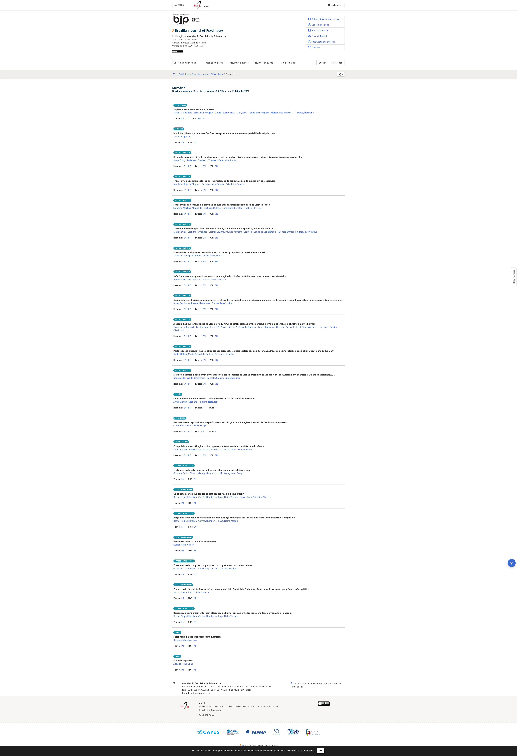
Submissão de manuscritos (323, 19)
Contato (314, 47)
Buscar (322, 62)
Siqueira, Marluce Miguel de (187, 207)
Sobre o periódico (318, 24)
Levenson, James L (182, 136)
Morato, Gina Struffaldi (214, 279)
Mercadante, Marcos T (282, 112)
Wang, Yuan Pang (233, 473)
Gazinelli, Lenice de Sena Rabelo (260, 231)
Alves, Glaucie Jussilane (185, 401)
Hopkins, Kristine (253, 207)
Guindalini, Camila (182, 425)
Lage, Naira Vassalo (228, 497)
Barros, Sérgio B (229, 327)
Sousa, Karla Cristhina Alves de (255, 497)
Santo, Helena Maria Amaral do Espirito (193, 354)
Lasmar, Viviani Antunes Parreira (225, 231)
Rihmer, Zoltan (245, 449)
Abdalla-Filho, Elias (183, 663)
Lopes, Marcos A (266, 327)
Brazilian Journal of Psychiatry (207, 74)
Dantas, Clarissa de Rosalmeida (189, 377)
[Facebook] (210, 715)
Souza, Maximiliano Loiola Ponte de (191, 592)
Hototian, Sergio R (285, 327)
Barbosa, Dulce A (212, 207)
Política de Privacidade (303, 751)
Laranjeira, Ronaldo (232, 207)
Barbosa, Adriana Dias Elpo (187, 279)
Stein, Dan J (179, 160)
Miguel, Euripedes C (224, 112)
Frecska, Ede (195, 449)
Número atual (288, 62)
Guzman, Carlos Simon (184, 473)
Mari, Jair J (241, 112)
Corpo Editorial (317, 36)
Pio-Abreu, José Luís (225, 354)
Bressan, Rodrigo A (203, 112)
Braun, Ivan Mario (212, 449)
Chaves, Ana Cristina (222, 303)
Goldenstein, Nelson (183, 544)
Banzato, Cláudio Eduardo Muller (223, 377)
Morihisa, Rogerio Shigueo (186, 184)
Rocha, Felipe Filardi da (185, 497)
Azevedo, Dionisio (247, 327)
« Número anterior (239, 62)
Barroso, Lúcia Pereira (213, 184)
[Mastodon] (203, 715)
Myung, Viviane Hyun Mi (210, 473)
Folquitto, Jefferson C (184, 327)
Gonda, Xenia (229, 449)
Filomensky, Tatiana (208, 568)
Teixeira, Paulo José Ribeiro (187, 255)
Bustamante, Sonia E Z (207, 327)
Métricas (336, 62)
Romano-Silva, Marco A (185, 640)
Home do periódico (185, 62)
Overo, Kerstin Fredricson (224, 160)
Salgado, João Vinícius (306, 231)
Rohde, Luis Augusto (259, 112)
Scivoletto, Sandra (235, 184)
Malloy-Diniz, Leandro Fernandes (190, 231)
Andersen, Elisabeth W (198, 160)
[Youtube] (213, 715)
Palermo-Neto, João (209, 401)
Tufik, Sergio (200, 425)
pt (187, 118)
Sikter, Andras (180, 449)
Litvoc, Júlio (322, 327)
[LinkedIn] (206, 715)
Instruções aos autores (321, 41)
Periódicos (184, 74)
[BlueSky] (200, 715)
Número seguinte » (265, 62)
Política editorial (318, 30)
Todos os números (213, 62)
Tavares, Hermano (304, 112)
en (182, 118)
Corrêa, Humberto (207, 497)
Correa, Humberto (207, 616)
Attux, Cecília (180, 303)
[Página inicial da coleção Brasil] (184, 709)
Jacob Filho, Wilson (305, 327)
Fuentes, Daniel (286, 231)
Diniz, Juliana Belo (182, 112)
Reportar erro (513, 277)
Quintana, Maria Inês (199, 303)
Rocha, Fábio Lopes (212, 255)
